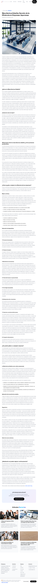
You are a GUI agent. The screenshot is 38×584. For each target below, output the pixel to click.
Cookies (21, 570)
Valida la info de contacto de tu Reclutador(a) (22, 575)
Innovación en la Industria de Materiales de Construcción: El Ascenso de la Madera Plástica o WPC (28, 543)
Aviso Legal (22, 572)
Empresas (9, 10)
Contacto (30, 1)
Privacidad (22, 569)
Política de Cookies (4, 582)
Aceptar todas (33, 581)
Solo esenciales (26, 581)
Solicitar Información (19, 498)
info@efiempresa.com (32, 566)
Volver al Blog (5, 10)
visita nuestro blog (28, 485)
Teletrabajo (19, 1)
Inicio (11, 1)
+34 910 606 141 (31, 569)
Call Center (24, 2)
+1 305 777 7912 (31, 567)
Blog (27, 1)
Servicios (14, 1)
